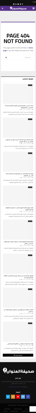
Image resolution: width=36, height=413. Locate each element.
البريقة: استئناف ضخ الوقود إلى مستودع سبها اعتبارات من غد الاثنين (18, 310)
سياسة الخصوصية (18, 409)
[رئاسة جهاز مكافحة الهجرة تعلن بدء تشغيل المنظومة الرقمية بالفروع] (18, 196)
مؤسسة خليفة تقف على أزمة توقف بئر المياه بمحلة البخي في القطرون (19, 174)
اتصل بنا (34, 2)
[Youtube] (18, 397)
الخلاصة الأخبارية (14, 411)
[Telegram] (8, 397)
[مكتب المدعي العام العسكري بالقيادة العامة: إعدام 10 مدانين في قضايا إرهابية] (18, 94)
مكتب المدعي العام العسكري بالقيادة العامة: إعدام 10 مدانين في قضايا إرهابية (19, 106)
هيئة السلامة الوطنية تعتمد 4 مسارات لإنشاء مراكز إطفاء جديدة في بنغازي (18, 242)
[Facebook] (28, 397)
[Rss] (13, 397)
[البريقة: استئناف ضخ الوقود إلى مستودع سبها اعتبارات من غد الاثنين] (18, 298)
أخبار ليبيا (30, 85)
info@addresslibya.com (15, 387)
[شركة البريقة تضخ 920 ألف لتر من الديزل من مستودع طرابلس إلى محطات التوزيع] (18, 128)
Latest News (28, 79)
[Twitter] (23, 397)
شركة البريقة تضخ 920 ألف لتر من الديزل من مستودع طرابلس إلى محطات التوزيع (19, 140)
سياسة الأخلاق (7, 409)
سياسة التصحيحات (25, 411)
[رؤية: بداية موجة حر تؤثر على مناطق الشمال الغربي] (18, 332)
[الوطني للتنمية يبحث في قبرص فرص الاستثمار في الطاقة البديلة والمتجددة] (18, 264)
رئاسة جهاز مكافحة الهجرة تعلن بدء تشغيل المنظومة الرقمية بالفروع (19, 208)
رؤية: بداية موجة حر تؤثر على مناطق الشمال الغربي (20, 344)
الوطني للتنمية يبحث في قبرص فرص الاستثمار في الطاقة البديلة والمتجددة (18, 277)
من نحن (27, 409)
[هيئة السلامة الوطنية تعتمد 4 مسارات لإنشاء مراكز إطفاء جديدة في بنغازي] (18, 230)
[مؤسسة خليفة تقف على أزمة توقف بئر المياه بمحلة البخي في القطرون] (18, 162)
